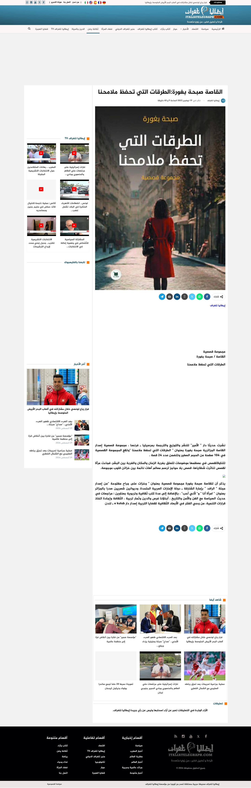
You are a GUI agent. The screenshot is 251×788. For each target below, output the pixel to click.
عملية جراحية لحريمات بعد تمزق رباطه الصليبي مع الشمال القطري (50, 452)
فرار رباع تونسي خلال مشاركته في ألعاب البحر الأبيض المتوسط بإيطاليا (176, 2)
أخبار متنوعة (136, 773)
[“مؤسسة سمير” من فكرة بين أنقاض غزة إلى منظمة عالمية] (116, 618)
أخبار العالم (137, 762)
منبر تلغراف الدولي (125, 29)
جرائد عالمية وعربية (132, 768)
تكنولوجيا (100, 762)
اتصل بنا (67, 2)
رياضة (65, 757)
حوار (175, 29)
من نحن (75, 2)
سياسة (205, 29)
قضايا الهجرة (41, 29)
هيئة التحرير (56, 2)
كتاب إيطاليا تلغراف (147, 29)
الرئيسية (216, 29)
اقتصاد (195, 29)
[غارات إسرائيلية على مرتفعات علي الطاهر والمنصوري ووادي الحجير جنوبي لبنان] (160, 665)
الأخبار (186, 29)
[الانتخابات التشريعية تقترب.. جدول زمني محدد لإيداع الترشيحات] (41, 226)
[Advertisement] (88, 14)
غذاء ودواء (62, 762)
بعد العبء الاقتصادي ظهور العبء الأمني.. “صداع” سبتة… (54, 423)
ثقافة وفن (93, 29)
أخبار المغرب (136, 751)
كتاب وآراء (165, 29)
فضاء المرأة (106, 29)
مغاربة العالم (136, 757)
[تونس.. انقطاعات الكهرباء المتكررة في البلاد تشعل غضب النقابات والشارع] (74, 190)
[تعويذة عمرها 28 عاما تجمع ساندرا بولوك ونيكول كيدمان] (116, 665)
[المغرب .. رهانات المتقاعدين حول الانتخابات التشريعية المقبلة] (41, 153)
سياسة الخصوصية (54, 784)
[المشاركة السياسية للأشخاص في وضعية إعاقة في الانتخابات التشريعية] (74, 226)
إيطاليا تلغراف (217, 306)
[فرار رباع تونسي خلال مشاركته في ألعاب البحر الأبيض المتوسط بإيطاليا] (204, 618)
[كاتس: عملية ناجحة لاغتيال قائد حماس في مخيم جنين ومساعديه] (41, 190)
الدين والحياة (78, 29)
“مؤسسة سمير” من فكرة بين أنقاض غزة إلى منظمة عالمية (50, 437)
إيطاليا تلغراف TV (60, 29)
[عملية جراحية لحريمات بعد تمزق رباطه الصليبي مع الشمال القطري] (204, 665)
